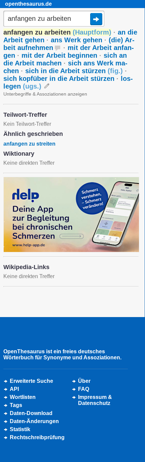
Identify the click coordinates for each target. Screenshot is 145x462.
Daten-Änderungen (34, 421)
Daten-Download (31, 413)
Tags (16, 405)
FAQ (83, 389)
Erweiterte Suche (31, 381)
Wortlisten (23, 397)
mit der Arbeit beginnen (59, 55)
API (14, 389)
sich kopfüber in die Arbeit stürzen (58, 78)
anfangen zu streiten (29, 144)
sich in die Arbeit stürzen (74, 70)
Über (84, 381)
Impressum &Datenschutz (95, 400)
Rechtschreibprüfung (37, 437)
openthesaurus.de (28, 4)
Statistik (20, 429)
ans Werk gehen (76, 40)
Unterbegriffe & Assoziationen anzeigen (45, 94)
